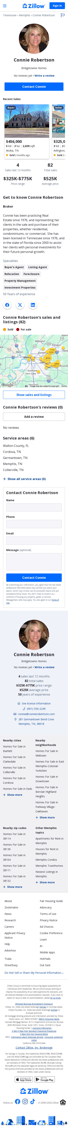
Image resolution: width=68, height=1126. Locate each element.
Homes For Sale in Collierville (14, 770)
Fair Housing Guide (51, 901)
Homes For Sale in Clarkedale (14, 759)
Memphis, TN (12, 464)
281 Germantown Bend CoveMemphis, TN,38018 (36, 721)
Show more (14, 795)
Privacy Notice (48, 920)
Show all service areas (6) (27, 479)
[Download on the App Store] (24, 1081)
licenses (42, 1007)
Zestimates (11, 907)
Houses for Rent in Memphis (47, 851)
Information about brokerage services (27, 1037)
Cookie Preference (51, 933)
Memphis (24, 15)
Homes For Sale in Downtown (47, 779)
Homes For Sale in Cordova (14, 780)
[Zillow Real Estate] (34, 6)
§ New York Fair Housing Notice (34, 1034)
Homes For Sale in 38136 (14, 847)
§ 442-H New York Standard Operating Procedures (34, 1031)
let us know (55, 998)
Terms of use (48, 914)
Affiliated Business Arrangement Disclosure (34, 1004)
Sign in (57, 5)
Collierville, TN (13, 470)
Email (10, 533)
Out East (45, 965)
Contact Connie (34, 578)
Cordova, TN (12, 452)
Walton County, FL (16, 446)
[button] (34, 361)
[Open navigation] (4, 6)
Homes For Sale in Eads (17, 788)
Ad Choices (46, 926)
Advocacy (46, 907)
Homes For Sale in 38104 (14, 857)
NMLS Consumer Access (49, 1019)
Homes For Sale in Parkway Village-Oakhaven (47, 806)
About (8, 901)
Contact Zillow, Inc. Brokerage (34, 1047)
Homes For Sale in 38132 (14, 878)
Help (7, 944)
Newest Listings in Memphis (47, 874)
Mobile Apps (47, 952)
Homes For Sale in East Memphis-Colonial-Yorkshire (50, 766)
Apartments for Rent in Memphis (49, 841)
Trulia (8, 959)
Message (12, 550)
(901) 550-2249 (36, 708)
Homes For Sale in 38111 (14, 868)
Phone (10, 517)
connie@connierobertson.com (36, 714)
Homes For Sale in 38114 (14, 836)
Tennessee (9, 15)
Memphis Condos (46, 859)
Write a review (44, 75)
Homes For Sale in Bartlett (14, 749)
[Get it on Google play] (44, 1081)
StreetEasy (11, 965)
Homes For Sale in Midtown (47, 753)
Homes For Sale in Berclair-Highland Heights (47, 791)
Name (10, 500)
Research (10, 920)
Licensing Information (42, 1028)
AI (41, 946)
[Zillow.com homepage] (35, 1091)
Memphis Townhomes (49, 865)
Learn (43, 939)
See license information (36, 703)
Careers (9, 926)
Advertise (10, 950)
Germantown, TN (15, 458)
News (8, 914)
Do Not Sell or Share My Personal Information (34, 972)
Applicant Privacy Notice (15, 935)
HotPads (45, 959)
